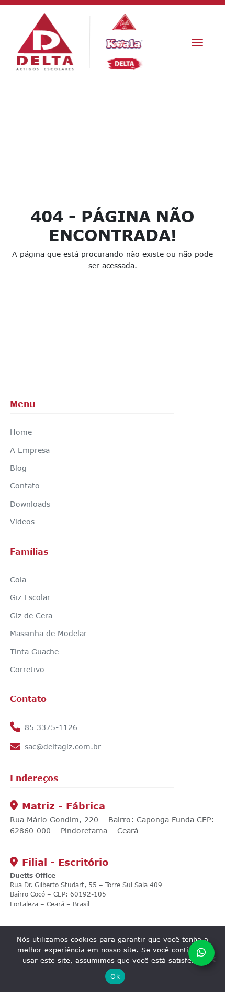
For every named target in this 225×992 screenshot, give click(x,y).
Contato (25, 485)
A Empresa (30, 450)
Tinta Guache (34, 651)
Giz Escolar (30, 597)
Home (21, 431)
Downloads (30, 503)
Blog (18, 467)
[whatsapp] (201, 953)
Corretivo (27, 669)
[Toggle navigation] (197, 42)
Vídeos (22, 521)
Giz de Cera (31, 615)
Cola (18, 579)
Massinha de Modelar (48, 633)
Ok (115, 976)
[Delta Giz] (79, 42)
